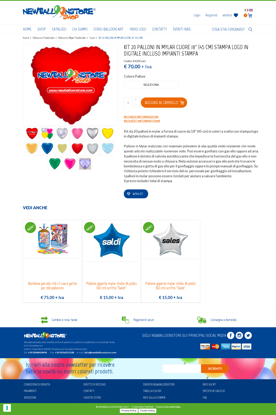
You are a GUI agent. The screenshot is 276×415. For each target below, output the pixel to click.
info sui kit (209, 384)
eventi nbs (182, 29)
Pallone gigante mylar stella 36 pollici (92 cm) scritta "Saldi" (111, 285)
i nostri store (92, 397)
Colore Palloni (134, 76)
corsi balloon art (109, 29)
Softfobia (174, 406)
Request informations (142, 120)
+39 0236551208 (64, 352)
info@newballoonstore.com (100, 352)
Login (197, 15)
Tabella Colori (152, 391)
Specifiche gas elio (214, 391)
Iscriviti (215, 368)
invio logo (138, 29)
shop (41, 29)
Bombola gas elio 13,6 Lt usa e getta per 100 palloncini (52, 285)
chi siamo (79, 29)
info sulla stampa (154, 397)
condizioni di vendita (37, 384)
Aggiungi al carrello (161, 102)
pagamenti (30, 391)
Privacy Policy (128, 410)
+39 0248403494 (37, 352)
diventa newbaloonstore (159, 384)
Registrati (211, 15)
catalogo (59, 29)
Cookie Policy (147, 410)
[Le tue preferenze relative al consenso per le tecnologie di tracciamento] (7, 408)
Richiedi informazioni (141, 116)
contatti (159, 29)
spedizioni (30, 397)
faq (205, 397)
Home (27, 29)
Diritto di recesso (94, 384)
